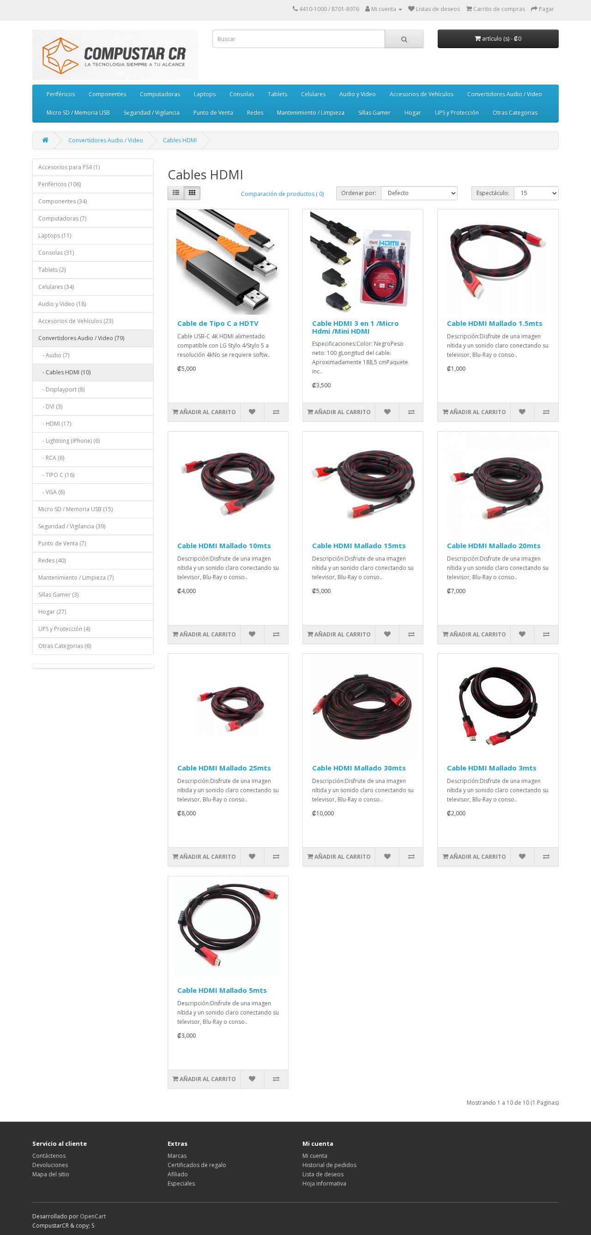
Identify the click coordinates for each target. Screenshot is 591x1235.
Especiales (181, 1183)
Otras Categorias (515, 112)
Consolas (241, 94)
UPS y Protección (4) (64, 629)
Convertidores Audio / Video (504, 94)
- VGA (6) (51, 492)
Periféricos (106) (59, 184)
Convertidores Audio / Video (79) (81, 338)
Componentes (107, 94)
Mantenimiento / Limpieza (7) (76, 577)
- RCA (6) (51, 458)
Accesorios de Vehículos (421, 94)
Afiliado (178, 1174)
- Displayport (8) (61, 389)
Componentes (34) (62, 201)
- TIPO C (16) (56, 475)
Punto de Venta (213, 112)
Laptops (205, 94)
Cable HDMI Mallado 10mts (224, 545)
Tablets (277, 94)
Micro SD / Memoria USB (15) (75, 509)
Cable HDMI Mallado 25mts (224, 767)
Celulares (313, 94)
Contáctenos (49, 1156)
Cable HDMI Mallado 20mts (494, 545)
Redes (255, 112)
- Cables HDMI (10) (64, 372)
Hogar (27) (52, 612)
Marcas (177, 1156)
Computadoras (160, 94)
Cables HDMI (180, 140)
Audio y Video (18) (62, 304)
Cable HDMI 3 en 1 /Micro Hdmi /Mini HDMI (355, 327)
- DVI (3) (50, 406)
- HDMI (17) (54, 424)
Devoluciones (50, 1165)
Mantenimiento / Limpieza (310, 112)
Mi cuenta (314, 1156)
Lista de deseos (323, 1174)
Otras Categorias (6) (64, 646)
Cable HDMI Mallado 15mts (359, 545)
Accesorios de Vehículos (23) (75, 321)
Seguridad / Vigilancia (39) (71, 526)
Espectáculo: (492, 193)
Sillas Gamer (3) (58, 595)
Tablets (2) (52, 270)
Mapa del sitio (50, 1174)
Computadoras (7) (62, 218)
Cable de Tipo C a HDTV (218, 323)
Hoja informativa (324, 1183)
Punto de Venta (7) (62, 543)
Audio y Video (357, 94)
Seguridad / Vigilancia (152, 112)
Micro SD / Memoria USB (78, 112)
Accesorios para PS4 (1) (69, 167)
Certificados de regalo (197, 1165)
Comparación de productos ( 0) (282, 194)
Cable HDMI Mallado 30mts (359, 767)
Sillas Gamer (374, 112)
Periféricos (61, 94)
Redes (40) (52, 560)
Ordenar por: (358, 193)
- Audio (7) (53, 355)
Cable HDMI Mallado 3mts (492, 767)
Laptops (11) (54, 235)
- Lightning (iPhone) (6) (69, 441)
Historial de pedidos (329, 1165)
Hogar (412, 112)
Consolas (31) (56, 253)
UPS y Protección (457, 112)
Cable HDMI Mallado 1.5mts (495, 323)
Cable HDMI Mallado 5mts (222, 990)
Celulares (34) (56, 287)
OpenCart (93, 1216)
